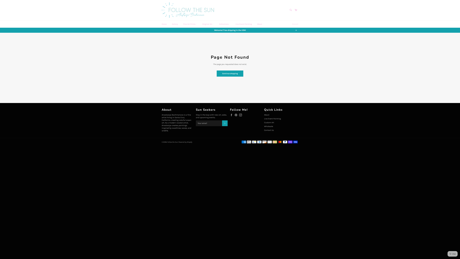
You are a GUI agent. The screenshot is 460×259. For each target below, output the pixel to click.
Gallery (175, 24)
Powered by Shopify (185, 142)
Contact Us (269, 130)
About (260, 24)
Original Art (207, 24)
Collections (224, 24)
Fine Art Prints (189, 24)
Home (164, 24)
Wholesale (268, 126)
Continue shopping (230, 74)
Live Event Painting (244, 24)
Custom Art (269, 122)
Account (295, 24)
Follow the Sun (172, 142)
